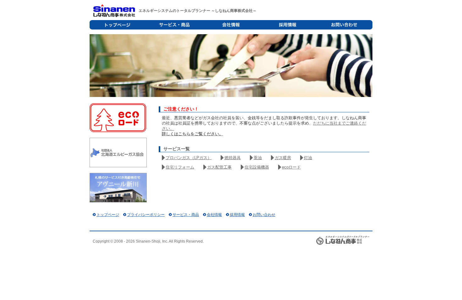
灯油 (308, 157)
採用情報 (287, 24)
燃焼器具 (232, 157)
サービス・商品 (174, 24)
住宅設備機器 (257, 167)
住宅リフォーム (180, 167)
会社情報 (231, 24)
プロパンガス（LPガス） (189, 157)
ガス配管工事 (219, 167)
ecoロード (291, 167)
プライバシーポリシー (146, 214)
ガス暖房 (283, 157)
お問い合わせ (344, 24)
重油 (258, 157)
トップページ (118, 24)
